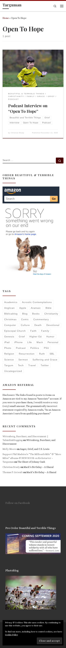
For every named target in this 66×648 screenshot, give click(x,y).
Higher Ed (35, 336)
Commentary (41, 319)
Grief (22, 336)
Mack (40, 342)
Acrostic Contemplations (37, 302)
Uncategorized (13, 371)
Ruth (42, 353)
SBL (52, 353)
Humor (50, 336)
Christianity (51, 313)
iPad (7, 342)
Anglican (9, 308)
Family (45, 330)
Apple (22, 308)
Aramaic (36, 308)
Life (29, 342)
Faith (33, 330)
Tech (21, 365)
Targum (8, 365)
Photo (7, 348)
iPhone (18, 342)
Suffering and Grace (44, 359)
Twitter (45, 365)
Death (38, 325)
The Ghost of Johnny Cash (31, 461)
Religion (9, 353)
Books (36, 313)
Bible (49, 308)
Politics (34, 348)
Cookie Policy (11, 635)
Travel (32, 365)
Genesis (9, 336)
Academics (10, 302)
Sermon (23, 359)
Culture (25, 325)
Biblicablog (11, 313)
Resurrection (27, 353)
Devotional (52, 325)
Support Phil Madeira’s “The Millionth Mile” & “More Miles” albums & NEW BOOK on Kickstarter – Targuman (32, 458)
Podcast (21, 348)
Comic (25, 319)
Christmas (10, 319)
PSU (46, 348)
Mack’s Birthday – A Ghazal (39, 467)
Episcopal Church (15, 330)
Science (9, 359)
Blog (25, 313)
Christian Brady (17, 133)
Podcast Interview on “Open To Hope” (27, 108)
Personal (53, 342)
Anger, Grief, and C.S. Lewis (34, 449)
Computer (10, 325)
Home (6, 18)
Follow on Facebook (17, 503)
